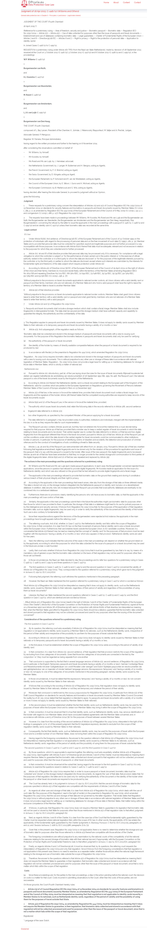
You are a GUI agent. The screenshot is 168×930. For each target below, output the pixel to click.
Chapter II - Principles (49, 15)
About (116, 2)
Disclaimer (25, 929)
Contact (137, 2)
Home (106, 2)
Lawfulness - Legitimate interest (69, 15)
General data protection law (30, 15)
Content (126, 2)
